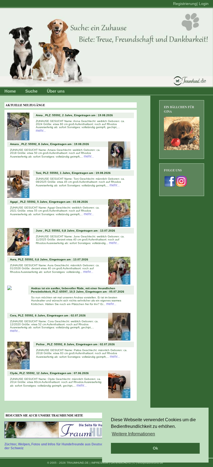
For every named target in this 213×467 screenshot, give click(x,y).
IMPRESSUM (99, 462)
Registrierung (185, 3)
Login (204, 3)
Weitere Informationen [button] (133, 434)
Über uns (56, 91)
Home (10, 91)
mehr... (41, 131)
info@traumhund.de (150, 462)
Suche (31, 91)
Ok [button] (155, 448)
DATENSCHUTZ (121, 462)
